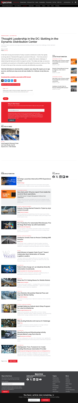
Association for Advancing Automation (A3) (30, 271)
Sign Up (12, 120)
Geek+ (21, 241)
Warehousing (5, 35)
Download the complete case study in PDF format (16, 77)
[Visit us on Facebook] (53, 176)
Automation (13, 35)
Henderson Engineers (25, 226)
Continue (45, 400)
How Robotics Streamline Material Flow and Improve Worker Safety (32, 294)
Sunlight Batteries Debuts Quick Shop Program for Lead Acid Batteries (33, 307)
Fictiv (21, 323)
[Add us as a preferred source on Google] (15, 80)
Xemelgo (22, 182)
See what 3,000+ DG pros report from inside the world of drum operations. (60, 62)
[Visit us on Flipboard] (64, 176)
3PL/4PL (3, 141)
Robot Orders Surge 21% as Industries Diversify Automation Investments (33, 268)
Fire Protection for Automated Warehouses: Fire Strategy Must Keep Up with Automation (34, 224)
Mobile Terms (21, 118)
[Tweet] (12, 80)
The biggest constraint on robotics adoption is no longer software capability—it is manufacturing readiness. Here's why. (32, 325)
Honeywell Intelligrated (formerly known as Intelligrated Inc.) (35, 351)
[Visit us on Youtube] (67, 176)
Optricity (6, 50)
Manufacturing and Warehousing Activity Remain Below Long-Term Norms (31, 333)
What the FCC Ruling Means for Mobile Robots (33, 280)
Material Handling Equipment (24, 206)
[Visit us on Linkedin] (60, 176)
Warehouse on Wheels (25, 336)
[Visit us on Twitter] (57, 176)
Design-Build (20, 221)
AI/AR (18, 177)
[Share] (5, 80)
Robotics (19, 278)
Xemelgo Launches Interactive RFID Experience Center (34, 180)
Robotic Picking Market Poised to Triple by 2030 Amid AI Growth (60, 70)
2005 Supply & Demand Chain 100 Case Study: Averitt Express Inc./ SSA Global (10, 145)
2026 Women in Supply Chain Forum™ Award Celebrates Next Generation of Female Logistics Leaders (32, 254)
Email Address (11, 107)
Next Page (13, 361)
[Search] (72, 2)
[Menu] (75, 2)
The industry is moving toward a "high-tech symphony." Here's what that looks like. (34, 299)
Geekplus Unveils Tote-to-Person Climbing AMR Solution (60, 87)
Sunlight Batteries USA (25, 310)
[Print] (2, 80)
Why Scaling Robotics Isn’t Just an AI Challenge (33, 321)
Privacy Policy (29, 118)
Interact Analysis (24, 212)
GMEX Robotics (23, 297)
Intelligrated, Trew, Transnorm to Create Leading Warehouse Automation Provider (31, 348)
